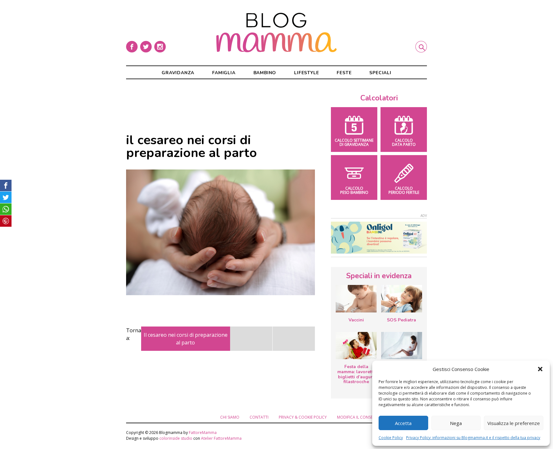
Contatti (259, 417)
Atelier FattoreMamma (221, 438)
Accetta (403, 423)
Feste (344, 73)
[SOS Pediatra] (401, 298)
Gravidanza (178, 73)
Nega (456, 423)
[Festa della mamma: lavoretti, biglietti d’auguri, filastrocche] (356, 345)
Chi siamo (229, 417)
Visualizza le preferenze (513, 423)
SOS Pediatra (401, 320)
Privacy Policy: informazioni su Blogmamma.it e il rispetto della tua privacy (473, 437)
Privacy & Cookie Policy (303, 417)
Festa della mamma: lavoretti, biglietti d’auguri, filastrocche (356, 374)
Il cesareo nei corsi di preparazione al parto (186, 338)
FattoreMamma (203, 432)
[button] (540, 369)
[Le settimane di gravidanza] (401, 345)
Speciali (380, 73)
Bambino (264, 73)
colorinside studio (175, 438)
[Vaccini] (356, 298)
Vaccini (356, 320)
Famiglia (223, 73)
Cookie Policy (391, 437)
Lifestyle (306, 73)
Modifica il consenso (359, 417)
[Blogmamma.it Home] (276, 32)
